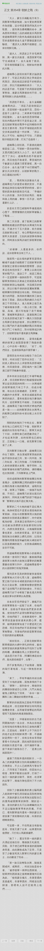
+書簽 (31, 941)
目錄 (22, 941)
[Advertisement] (22, 914)
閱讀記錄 (39, 3)
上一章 (4, 941)
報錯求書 (32, 3)
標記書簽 (19, 3)
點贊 (13, 941)
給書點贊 (25, 3)
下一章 (39, 941)
